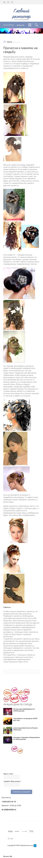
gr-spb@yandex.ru (9, 809)
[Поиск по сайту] (36, 25)
